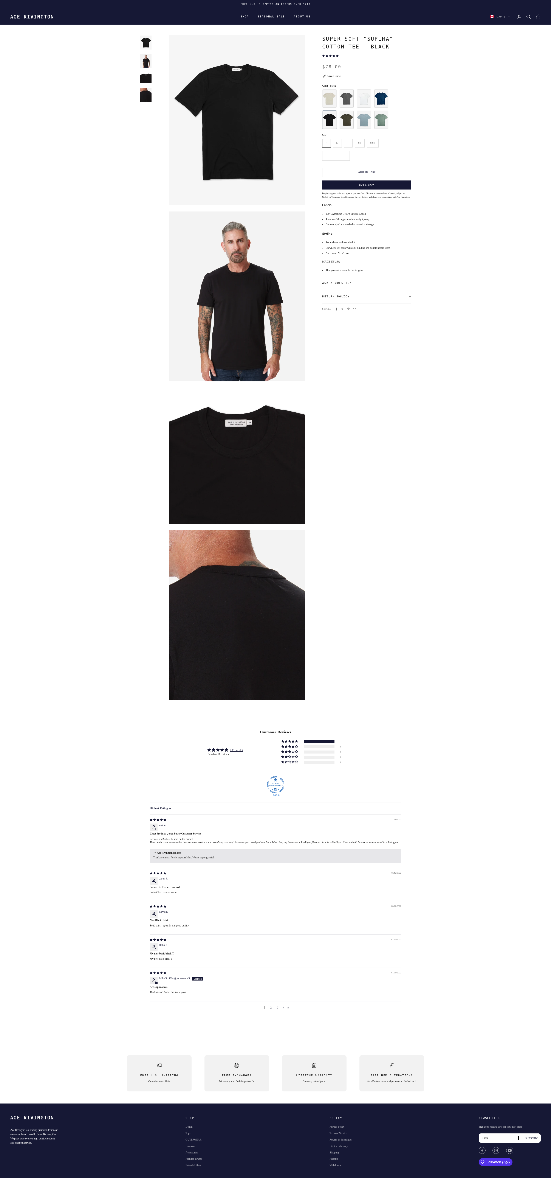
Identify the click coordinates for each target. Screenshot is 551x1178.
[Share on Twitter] (342, 309)
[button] (330, 56)
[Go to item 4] (146, 94)
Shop (244, 16)
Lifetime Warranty (339, 1146)
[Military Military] (346, 120)
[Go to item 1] (146, 42)
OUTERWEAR (193, 1139)
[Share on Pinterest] (348, 309)
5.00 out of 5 (236, 750)
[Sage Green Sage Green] (381, 120)
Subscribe (531, 1138)
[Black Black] (329, 120)
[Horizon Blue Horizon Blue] (364, 120)
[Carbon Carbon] (346, 98)
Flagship (334, 1158)
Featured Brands (194, 1158)
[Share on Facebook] (336, 309)
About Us (302, 16)
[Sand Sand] (329, 98)
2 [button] (271, 1007)
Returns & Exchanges (341, 1139)
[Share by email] (354, 309)
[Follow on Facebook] (482, 1150)
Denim (189, 1126)
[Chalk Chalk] (364, 98)
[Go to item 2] (146, 60)
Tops (188, 1133)
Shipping (334, 1152)
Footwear (190, 1146)
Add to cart (366, 172)
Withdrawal (335, 1165)
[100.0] (275, 784)
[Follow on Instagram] (496, 1150)
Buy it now (367, 184)
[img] (158, 819)
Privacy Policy (337, 1126)
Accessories (192, 1152)
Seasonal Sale (271, 16)
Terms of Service (338, 1133)
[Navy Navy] (381, 98)
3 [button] (278, 1007)
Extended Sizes (193, 1165)
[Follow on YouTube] (510, 1150)
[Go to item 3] (146, 78)
